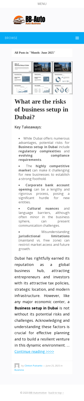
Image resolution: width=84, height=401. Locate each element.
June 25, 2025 (53, 365)
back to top (55, 392)
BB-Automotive (38, 392)
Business (19, 369)
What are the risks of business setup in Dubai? (41, 109)
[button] (42, 4)
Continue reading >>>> (34, 351)
